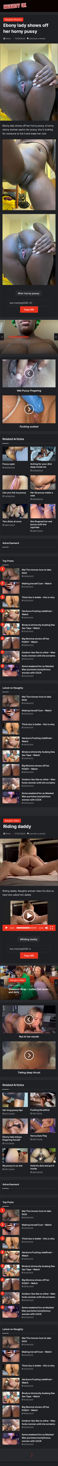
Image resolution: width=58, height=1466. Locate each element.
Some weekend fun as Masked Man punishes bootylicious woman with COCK (38, 669)
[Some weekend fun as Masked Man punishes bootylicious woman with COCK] (10, 670)
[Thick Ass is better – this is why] (10, 601)
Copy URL (29, 309)
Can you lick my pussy (14, 492)
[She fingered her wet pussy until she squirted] (43, 511)
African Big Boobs (19, 344)
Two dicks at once (11, 521)
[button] (29, 174)
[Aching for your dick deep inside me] (43, 454)
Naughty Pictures (13, 19)
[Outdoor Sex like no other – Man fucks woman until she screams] (10, 657)
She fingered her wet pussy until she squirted (41, 524)
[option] (29, 337)
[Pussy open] (15, 454)
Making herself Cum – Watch (37, 583)
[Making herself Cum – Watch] (10, 588)
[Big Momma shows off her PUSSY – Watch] (10, 643)
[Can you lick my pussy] (15, 482)
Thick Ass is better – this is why (38, 597)
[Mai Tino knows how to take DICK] (10, 574)
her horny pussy (29, 293)
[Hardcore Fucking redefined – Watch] (10, 615)
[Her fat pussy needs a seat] (43, 482)
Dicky (8, 38)
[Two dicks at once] (15, 511)
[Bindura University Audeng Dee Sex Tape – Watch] (10, 629)
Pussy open (8, 464)
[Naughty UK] (14, 6)
